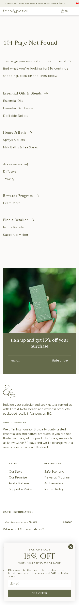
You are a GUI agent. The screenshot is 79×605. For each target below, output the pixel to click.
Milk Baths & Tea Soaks (20, 147)
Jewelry (9, 179)
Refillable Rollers (15, 116)
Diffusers (10, 171)
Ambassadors (53, 483)
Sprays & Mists (14, 140)
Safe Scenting (54, 471)
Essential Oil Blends (18, 108)
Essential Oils (13, 101)
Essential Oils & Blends (22, 93)
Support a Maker (15, 235)
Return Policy (54, 489)
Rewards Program (18, 195)
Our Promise (18, 477)
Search (68, 521)
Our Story (15, 471)
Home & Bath (14, 132)
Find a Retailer (15, 220)
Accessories (12, 164)
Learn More (11, 203)
